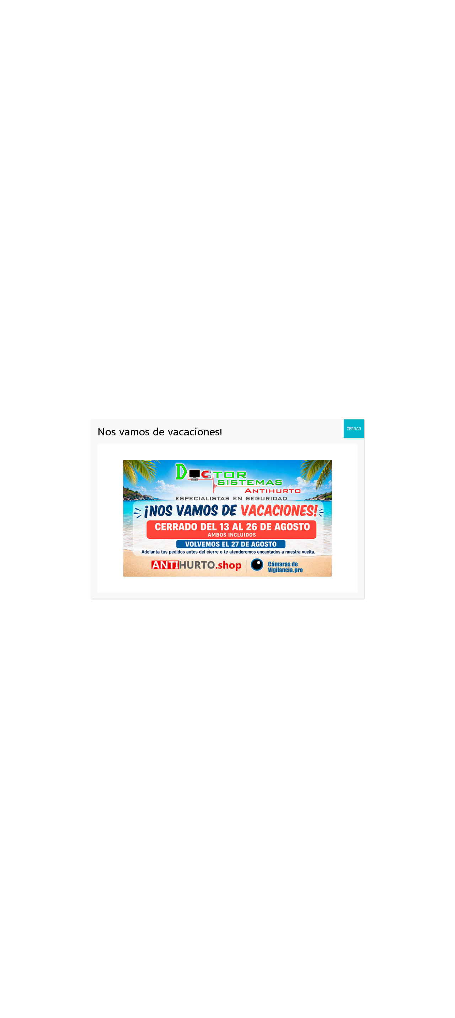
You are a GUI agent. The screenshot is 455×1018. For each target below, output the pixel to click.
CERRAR (354, 428)
